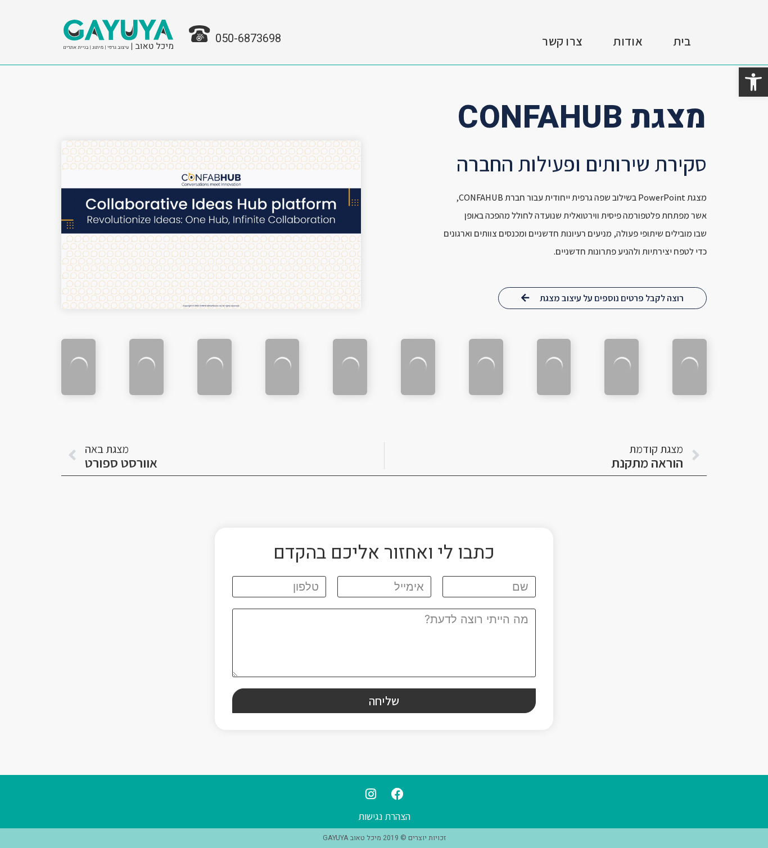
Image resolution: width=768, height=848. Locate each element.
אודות (628, 41)
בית (682, 41)
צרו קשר (562, 41)
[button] (753, 82)
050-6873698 (248, 38)
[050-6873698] (201, 34)
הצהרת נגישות (384, 816)
